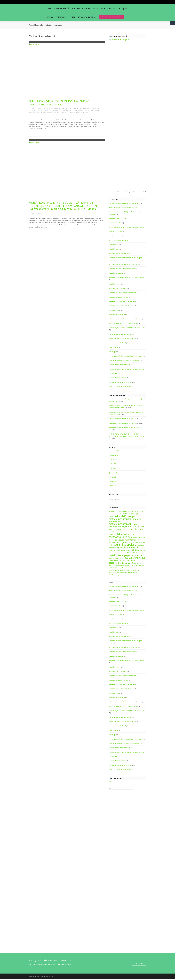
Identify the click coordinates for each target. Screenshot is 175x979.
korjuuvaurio (141, 514)
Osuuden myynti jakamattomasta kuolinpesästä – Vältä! (127, 328)
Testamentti (113, 373)
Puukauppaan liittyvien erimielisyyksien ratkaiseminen (126, 356)
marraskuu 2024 (114, 455)
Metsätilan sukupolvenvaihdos (118, 297)
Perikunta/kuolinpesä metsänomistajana (122, 338)
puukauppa (113, 565)
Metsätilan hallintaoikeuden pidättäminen (122, 269)
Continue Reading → (37, 132)
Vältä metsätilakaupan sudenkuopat (78, 112)
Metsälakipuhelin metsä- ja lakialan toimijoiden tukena (126, 227)
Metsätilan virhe (34, 112)
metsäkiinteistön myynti (115, 521)
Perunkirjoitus (113, 347)
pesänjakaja (114, 560)
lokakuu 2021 (113, 468)
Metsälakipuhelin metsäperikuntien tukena (122, 423)
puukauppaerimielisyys (123, 565)
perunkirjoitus (138, 557)
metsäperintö (133, 526)
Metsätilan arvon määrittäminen (119, 253)
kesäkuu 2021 (113, 486)
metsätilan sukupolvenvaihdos (123, 550)
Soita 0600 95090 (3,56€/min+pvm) (112, 17)
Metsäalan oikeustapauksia (117, 218)
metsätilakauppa (120, 537)
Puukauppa (112, 352)
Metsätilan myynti (67, 110)
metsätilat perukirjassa (119, 553)
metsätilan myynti (128, 547)
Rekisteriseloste (114, 782)
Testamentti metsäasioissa (117, 378)
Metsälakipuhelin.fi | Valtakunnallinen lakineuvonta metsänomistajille (87, 8)
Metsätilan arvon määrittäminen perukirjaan (47, 110)
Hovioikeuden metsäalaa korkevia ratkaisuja (123, 207)
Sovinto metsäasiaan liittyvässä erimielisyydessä (124, 360)
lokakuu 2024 (113, 459)
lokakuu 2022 (113, 464)
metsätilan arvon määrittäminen (124, 539)
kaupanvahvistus (113, 514)
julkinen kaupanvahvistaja (124, 511)
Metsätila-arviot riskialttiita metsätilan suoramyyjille (125, 427)
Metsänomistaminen (115, 231)
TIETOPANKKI (62, 17)
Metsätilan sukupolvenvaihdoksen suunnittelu (123, 293)
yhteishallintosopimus (115, 575)
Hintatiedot (139, 963)
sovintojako (113, 568)
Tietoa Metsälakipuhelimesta (83, 17)
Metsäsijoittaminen (50, 108)
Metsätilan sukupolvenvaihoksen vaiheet (122, 301)
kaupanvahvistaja (137, 511)
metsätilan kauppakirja (122, 544)
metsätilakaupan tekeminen (130, 532)
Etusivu (50, 17)
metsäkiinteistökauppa (122, 516)
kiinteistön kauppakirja (127, 513)
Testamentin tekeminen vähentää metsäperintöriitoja (126, 369)
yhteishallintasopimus (130, 572)
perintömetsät (114, 558)
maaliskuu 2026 (114, 451)
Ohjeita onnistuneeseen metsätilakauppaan (53, 112)
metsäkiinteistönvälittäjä (123, 524)
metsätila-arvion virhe (116, 532)
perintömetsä (134, 555)
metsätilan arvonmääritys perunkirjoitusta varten (127, 542)
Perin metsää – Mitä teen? (117, 343)
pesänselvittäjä (116, 562)
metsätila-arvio (135, 529)
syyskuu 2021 (113, 473)
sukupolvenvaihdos (123, 568)
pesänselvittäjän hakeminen (134, 563)
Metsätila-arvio (113, 245)
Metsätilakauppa (61, 108)
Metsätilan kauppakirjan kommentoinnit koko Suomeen (127, 277)
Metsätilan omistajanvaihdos (118, 288)
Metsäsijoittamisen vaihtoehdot (119, 240)
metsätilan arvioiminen (138, 537)
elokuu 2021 (113, 477)
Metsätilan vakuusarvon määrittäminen (86, 110)
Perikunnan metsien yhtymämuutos (120, 334)
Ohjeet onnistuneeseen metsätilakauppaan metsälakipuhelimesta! (60, 102)
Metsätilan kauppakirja (116, 273)
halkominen (113, 511)
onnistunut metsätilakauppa (124, 554)
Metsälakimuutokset (36, 108)
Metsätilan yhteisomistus (117, 314)
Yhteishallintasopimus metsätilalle (120, 386)
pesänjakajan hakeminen (127, 560)
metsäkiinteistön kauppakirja (125, 519)
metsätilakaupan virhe (121, 534)
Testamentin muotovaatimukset (119, 365)
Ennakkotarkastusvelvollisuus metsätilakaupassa (124, 203)
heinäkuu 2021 (113, 481)
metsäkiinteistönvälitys (117, 527)
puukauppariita (137, 565)
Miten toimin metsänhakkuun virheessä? (122, 419)
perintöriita (125, 558)
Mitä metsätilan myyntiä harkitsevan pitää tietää (124, 319)
